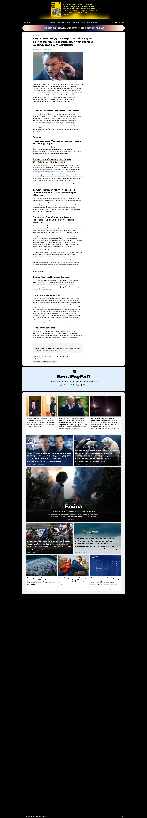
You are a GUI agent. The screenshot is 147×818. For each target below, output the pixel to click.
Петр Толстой (73, 110)
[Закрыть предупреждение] (122, 816)
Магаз (83, 22)
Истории (61, 22)
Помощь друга (92, 22)
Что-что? (42, 359)
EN (123, 22)
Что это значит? (43, 816)
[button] (58, 66)
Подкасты (76, 22)
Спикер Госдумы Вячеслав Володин (51, 277)
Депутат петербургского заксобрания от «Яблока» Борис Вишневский (52, 160)
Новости (53, 22)
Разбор (68, 22)
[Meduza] (27, 22)
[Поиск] (119, 22)
